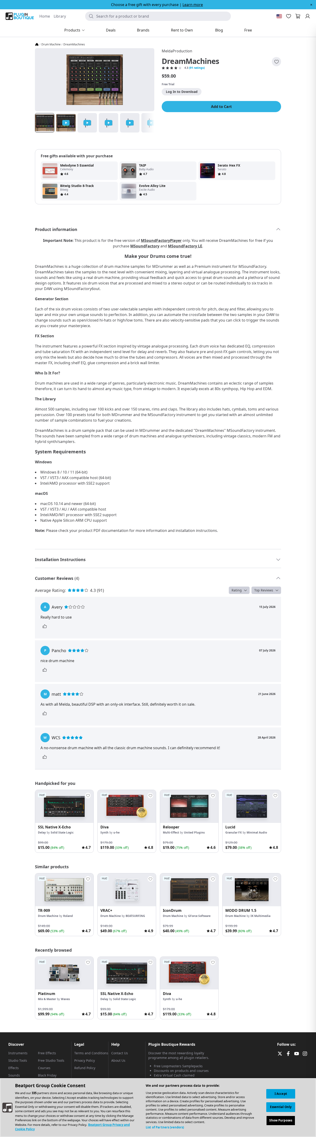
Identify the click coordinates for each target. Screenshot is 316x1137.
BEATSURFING (135, 916)
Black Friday (47, 1075)
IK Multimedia (260, 916)
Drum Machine (51, 44)
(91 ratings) (197, 67)
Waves (65, 999)
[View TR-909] (64, 889)
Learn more (193, 4)
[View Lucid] (252, 806)
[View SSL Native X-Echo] (64, 806)
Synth (104, 832)
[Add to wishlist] (276, 61)
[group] (64, 821)
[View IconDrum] (189, 889)
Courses (44, 1068)
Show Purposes (280, 1120)
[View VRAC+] (127, 889)
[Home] (37, 44)
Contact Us (119, 1053)
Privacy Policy (84, 1060)
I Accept (281, 1094)
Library (60, 16)
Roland (68, 916)
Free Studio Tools (51, 1060)
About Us (118, 1060)
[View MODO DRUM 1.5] (252, 889)
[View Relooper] (189, 806)
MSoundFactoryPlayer (161, 240)
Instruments (18, 1053)
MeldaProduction (177, 51)
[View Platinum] (64, 973)
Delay (42, 832)
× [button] (311, 4)
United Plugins (194, 832)
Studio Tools (17, 1060)
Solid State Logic (62, 832)
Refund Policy (84, 1068)
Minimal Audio (257, 832)
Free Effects (47, 1053)
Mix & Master (47, 999)
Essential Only (280, 1107)
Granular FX (233, 832)
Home (44, 16)
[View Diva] (127, 806)
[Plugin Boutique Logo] (20, 16)
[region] (158, 1107)
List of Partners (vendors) (165, 1127)
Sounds (14, 1075)
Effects (13, 1068)
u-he (116, 832)
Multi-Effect (171, 832)
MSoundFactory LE (185, 246)
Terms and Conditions (91, 1053)
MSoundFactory (144, 246)
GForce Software (199, 916)
